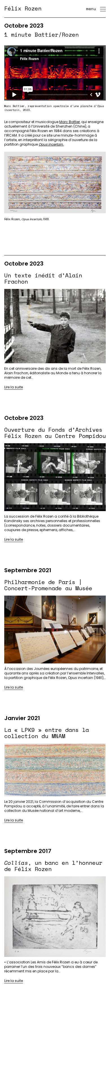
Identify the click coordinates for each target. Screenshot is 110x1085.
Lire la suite (13, 387)
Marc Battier (69, 121)
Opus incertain (51, 144)
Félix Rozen (22, 8)
